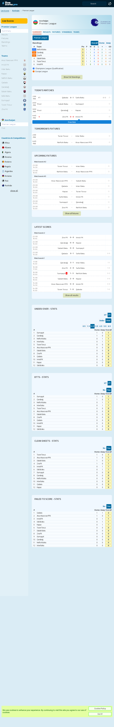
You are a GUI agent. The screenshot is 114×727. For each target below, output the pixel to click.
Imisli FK (40, 64)
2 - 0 (72, 268)
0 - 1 (72, 253)
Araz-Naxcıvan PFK (84, 171)
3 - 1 (72, 262)
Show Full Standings (72, 77)
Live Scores (8, 21)
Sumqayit (64, 202)
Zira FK (39, 55)
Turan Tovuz (41, 61)
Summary (37, 32)
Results (47, 32)
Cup (3, 128)
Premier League (8, 124)
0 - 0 (72, 237)
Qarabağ (40, 52)
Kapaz (65, 191)
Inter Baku (80, 166)
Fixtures (56, 32)
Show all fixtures (72, 213)
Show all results (71, 295)
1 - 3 (72, 273)
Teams (76, 32)
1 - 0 (72, 289)
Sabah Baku (41, 58)
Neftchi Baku (41, 50)
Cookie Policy (100, 708)
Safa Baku (63, 197)
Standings (67, 32)
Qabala (65, 186)
